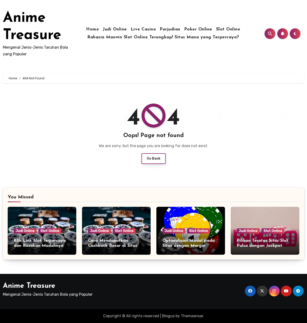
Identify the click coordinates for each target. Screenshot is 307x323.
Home (92, 29)
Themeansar (192, 316)
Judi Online (115, 29)
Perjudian (170, 29)
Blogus (168, 316)
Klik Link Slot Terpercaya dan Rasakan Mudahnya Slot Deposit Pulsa (40, 246)
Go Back (153, 158)
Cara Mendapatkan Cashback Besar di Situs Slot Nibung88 (112, 246)
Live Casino (143, 29)
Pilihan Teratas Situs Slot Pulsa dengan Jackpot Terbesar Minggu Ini (262, 246)
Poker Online (198, 29)
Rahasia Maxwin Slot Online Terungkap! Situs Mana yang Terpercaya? (163, 37)
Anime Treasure (29, 286)
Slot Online (228, 29)
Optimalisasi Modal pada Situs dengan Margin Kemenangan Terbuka (188, 246)
